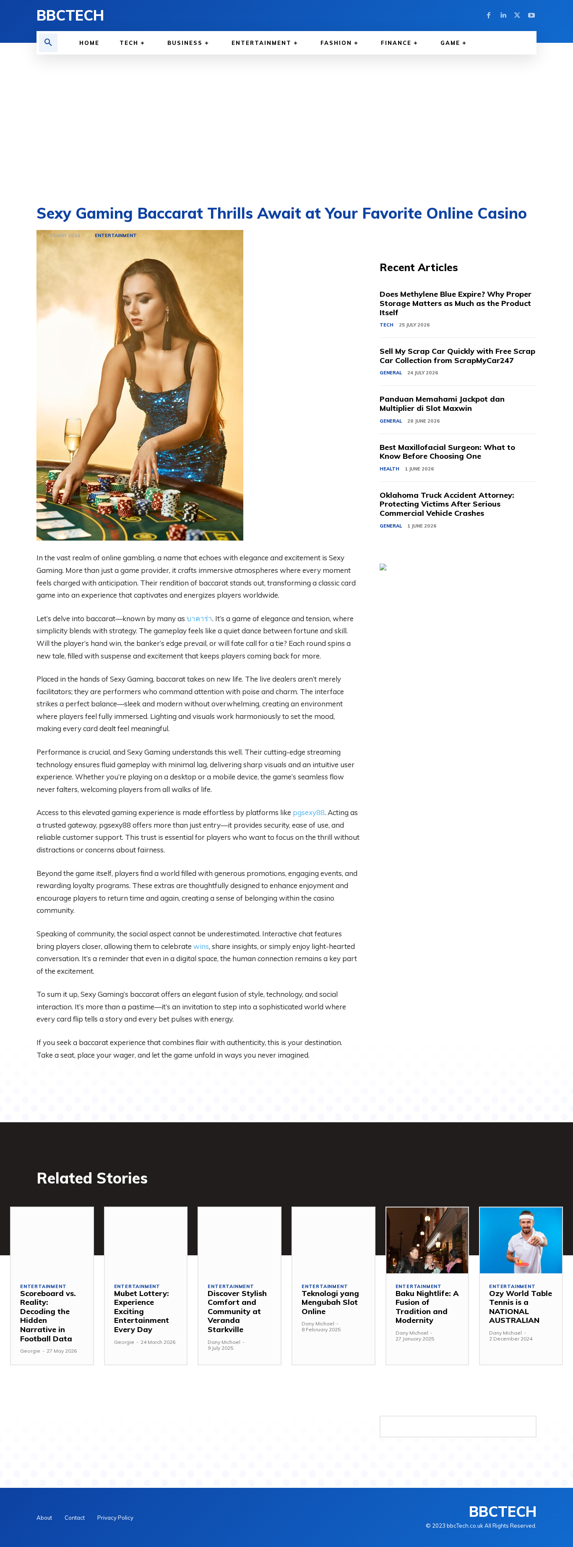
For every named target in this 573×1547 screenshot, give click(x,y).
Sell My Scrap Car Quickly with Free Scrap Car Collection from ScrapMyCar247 (457, 355)
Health (389, 469)
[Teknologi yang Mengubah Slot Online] (333, 1240)
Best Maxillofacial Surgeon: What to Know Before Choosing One (447, 451)
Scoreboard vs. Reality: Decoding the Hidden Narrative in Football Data (48, 1315)
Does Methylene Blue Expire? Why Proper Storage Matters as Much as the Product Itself (455, 303)
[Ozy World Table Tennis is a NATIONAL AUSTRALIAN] (521, 1240)
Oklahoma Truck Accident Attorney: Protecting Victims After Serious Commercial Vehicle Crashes (447, 504)
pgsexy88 (309, 812)
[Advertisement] (286, 117)
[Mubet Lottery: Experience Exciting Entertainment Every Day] (146, 1240)
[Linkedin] (503, 15)
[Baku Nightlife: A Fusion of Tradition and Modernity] (427, 1240)
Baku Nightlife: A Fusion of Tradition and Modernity (427, 1306)
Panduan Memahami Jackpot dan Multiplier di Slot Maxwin (442, 403)
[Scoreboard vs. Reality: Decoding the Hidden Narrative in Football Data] (52, 1240)
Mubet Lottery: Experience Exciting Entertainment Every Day (141, 1311)
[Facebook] (489, 15)
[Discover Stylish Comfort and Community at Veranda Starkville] (239, 1240)
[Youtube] (531, 15)
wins (201, 946)
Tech (386, 325)
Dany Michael (224, 1342)
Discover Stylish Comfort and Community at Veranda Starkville (237, 1311)
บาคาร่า (199, 618)
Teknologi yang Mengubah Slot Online (330, 1302)
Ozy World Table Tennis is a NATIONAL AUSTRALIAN (520, 1306)
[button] (48, 43)
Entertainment (116, 235)
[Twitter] (517, 15)
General (391, 373)
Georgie (30, 1351)
